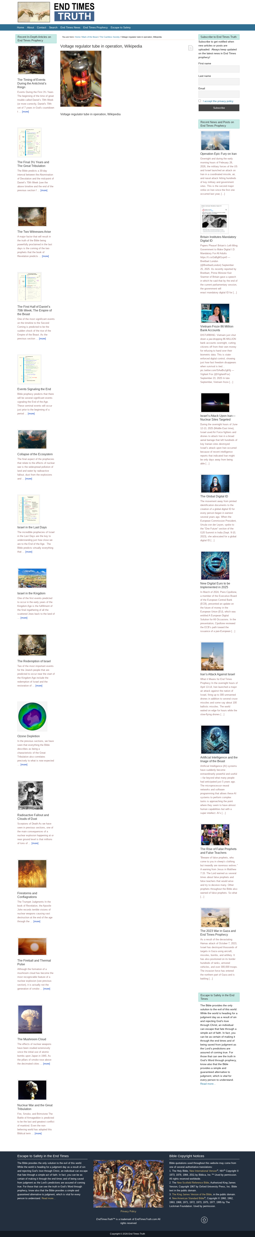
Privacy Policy (128, 1211)
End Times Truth (64, 13)
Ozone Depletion (28, 736)
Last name (204, 75)
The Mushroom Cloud (31, 1039)
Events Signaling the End (34, 389)
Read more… (49, 1198)
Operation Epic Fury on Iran (218, 153)
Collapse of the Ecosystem (35, 454)
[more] (25, 111)
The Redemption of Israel (34, 661)
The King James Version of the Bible (192, 1194)
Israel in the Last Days (32, 527)
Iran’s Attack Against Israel (217, 674)
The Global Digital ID (214, 496)
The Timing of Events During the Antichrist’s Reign (31, 83)
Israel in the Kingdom (31, 593)
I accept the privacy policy (218, 101)
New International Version (203, 1170)
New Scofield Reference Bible (193, 1182)
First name (204, 63)
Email (201, 88)
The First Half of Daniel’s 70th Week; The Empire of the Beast (34, 310)
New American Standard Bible (188, 1198)
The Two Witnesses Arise (34, 231)
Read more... (208, 1083)
